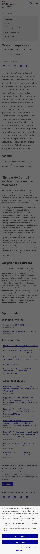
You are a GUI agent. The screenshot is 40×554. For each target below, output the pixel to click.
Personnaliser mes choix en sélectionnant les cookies (20, 549)
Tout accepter (20, 536)
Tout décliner (20, 542)
